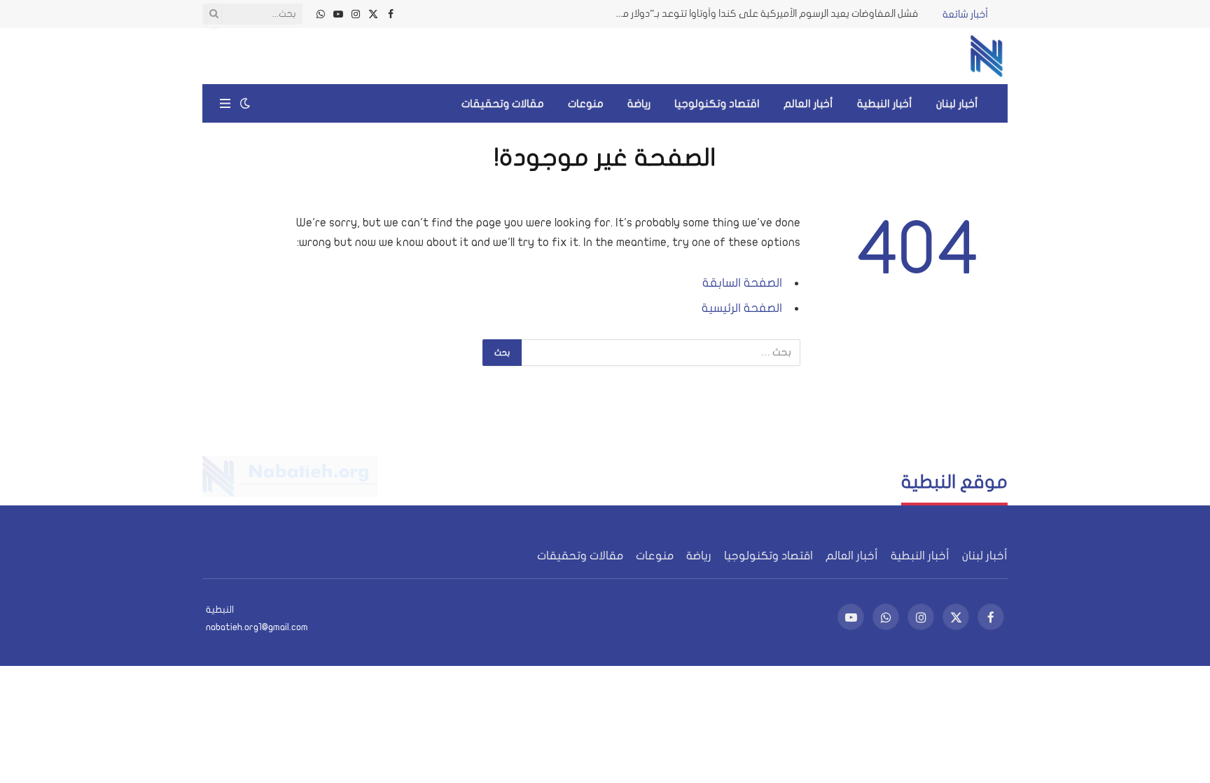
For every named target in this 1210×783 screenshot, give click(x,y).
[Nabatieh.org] (987, 56)
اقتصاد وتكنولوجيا (717, 103)
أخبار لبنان (957, 103)
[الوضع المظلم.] (245, 103)
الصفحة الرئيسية (742, 308)
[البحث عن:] (660, 352)
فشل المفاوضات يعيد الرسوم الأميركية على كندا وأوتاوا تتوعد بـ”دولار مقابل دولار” (760, 13)
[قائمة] (225, 103)
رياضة (639, 103)
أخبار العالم (808, 103)
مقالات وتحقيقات (502, 103)
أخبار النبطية (884, 103)
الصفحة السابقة (742, 283)
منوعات (586, 103)
